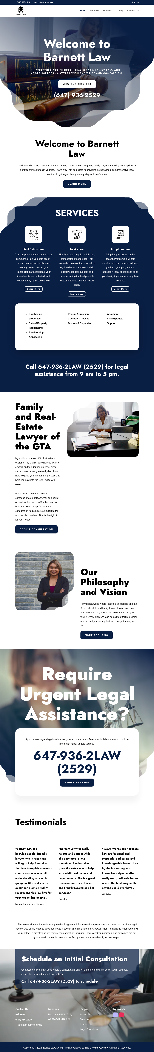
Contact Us (133, 11)
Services (107, 11)
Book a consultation (36, 529)
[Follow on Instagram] (121, 1014)
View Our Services (77, 84)
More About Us (96, 635)
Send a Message (77, 782)
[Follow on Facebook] (115, 1014)
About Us (94, 11)
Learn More (77, 184)
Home (82, 11)
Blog (121, 11)
